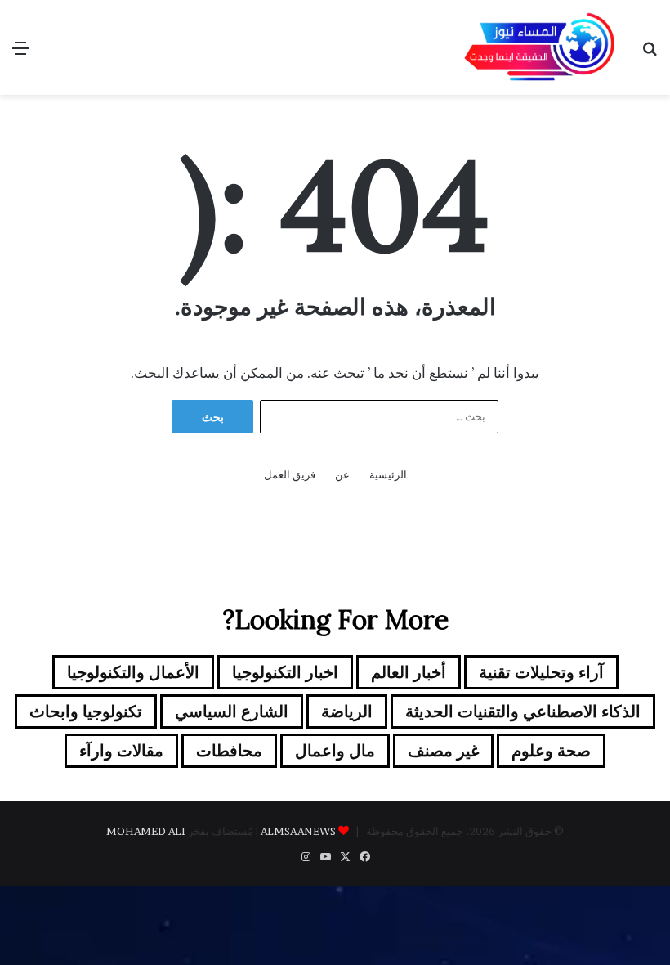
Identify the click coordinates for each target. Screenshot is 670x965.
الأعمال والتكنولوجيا (133, 672)
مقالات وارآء (121, 751)
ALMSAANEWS (298, 830)
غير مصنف (443, 751)
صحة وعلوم (551, 751)
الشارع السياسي (231, 711)
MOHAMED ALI (145, 830)
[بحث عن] (649, 53)
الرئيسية (388, 474)
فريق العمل (289, 474)
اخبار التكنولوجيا (285, 672)
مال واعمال (335, 751)
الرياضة (347, 711)
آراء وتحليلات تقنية (541, 672)
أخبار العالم (408, 672)
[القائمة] (20, 53)
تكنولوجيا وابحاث (85, 711)
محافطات (229, 751)
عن (342, 474)
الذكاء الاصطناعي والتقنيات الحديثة (523, 711)
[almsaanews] (539, 47)
